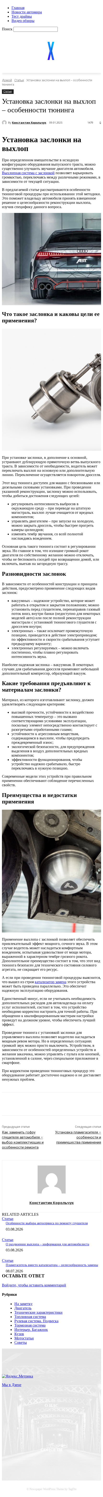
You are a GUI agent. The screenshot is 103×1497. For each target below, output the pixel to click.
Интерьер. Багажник (31, 1330)
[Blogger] (27, 1462)
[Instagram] (64, 1462)
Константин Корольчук (29, 122)
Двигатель (22, 1308)
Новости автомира (26, 12)
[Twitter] (48, 1105)
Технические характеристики (38, 1312)
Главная (17, 8)
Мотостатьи (24, 1338)
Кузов (19, 1334)
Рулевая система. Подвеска (36, 1321)
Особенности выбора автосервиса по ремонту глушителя (47, 1223)
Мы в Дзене (11, 1385)
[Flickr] (51, 1462)
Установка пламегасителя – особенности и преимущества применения (78, 1137)
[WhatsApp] (83, 1105)
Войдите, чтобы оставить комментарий (34, 1285)
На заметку (23, 1304)
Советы (20, 1342)
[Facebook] (31, 1105)
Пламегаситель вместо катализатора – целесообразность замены (52, 1265)
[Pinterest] (66, 1105)
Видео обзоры (22, 21)
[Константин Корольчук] (5, 122)
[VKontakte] (76, 1462)
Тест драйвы (21, 16)
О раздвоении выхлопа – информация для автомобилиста (47, 1244)
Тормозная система (30, 1325)
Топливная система (30, 1317)
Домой (7, 80)
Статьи (19, 80)
